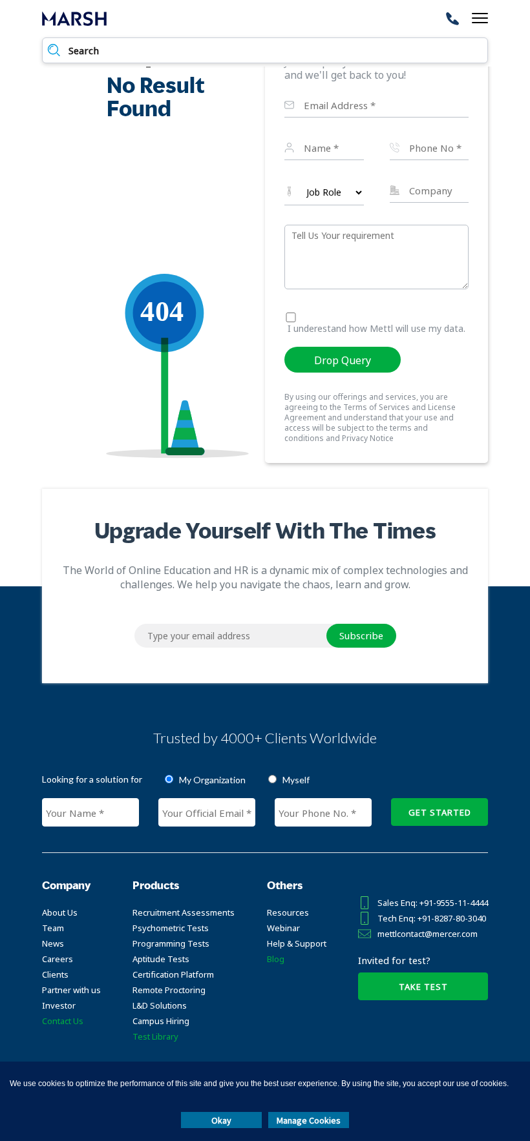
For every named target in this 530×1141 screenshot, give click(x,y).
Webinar (283, 928)
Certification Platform (173, 974)
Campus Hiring (160, 1021)
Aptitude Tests (160, 959)
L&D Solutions (159, 1005)
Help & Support (296, 943)
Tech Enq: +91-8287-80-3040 (431, 918)
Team (53, 928)
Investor (59, 1005)
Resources (288, 912)
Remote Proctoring (169, 990)
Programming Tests (170, 943)
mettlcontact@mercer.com (427, 934)
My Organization (212, 779)
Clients (55, 974)
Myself (296, 779)
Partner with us (71, 990)
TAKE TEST (423, 986)
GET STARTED (439, 812)
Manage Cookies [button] (309, 1120)
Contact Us (62, 1021)
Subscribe (361, 635)
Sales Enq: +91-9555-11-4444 (432, 903)
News (53, 943)
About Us (60, 912)
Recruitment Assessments (183, 912)
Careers (57, 959)
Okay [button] (221, 1120)
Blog (275, 959)
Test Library (155, 1036)
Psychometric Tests (170, 928)
